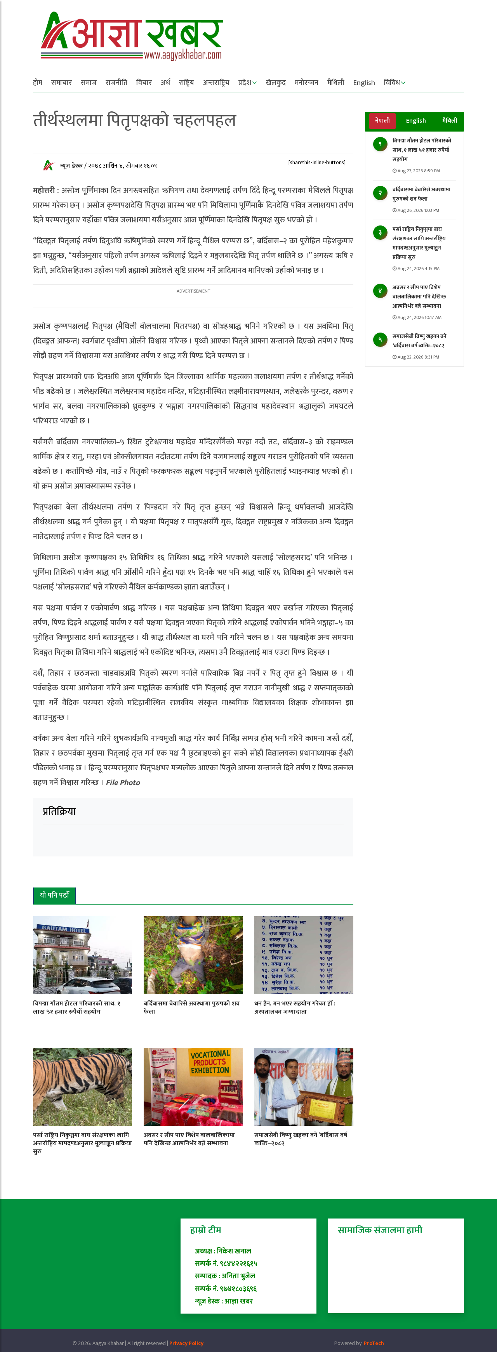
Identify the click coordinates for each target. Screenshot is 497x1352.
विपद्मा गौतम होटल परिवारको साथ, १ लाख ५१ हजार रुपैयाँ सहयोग (422, 150)
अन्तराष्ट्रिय (216, 83)
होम (37, 83)
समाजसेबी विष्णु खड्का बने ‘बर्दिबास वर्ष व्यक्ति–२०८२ (420, 341)
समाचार (61, 83)
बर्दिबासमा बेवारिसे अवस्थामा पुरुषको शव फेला (421, 194)
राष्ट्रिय (186, 83)
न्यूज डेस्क (72, 166)
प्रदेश (244, 83)
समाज (89, 83)
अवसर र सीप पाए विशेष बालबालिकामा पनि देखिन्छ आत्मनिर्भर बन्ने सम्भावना (419, 296)
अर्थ (165, 83)
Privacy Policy (186, 1343)
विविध (392, 83)
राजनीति (116, 83)
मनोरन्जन (306, 83)
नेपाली (382, 121)
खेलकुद (276, 83)
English (364, 83)
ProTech (374, 1343)
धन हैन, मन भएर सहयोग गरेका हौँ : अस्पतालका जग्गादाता (294, 1007)
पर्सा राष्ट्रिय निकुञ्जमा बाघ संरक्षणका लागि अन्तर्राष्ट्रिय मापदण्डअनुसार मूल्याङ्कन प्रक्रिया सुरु (419, 243)
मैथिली (335, 83)
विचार (144, 83)
